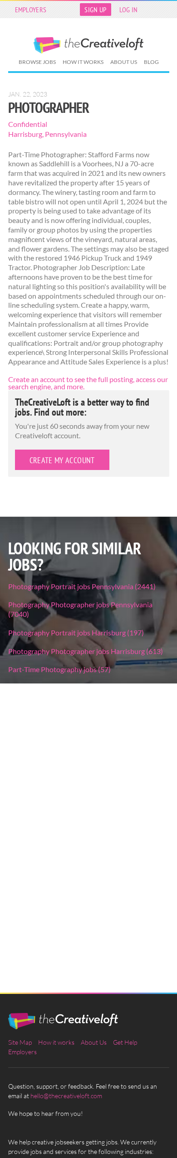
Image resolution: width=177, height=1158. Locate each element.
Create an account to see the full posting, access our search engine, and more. (88, 383)
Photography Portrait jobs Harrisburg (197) (76, 632)
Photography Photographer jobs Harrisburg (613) (85, 651)
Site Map (20, 1042)
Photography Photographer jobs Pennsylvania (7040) (80, 609)
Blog (151, 61)
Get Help (125, 1042)
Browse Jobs (37, 61)
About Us (123, 61)
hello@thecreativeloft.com (66, 1096)
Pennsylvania (66, 134)
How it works (83, 61)
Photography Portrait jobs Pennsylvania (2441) (82, 586)
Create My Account (62, 460)
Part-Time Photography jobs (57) (59, 669)
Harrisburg (25, 134)
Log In (128, 9)
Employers (31, 9)
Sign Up (95, 9)
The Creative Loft (88, 45)
